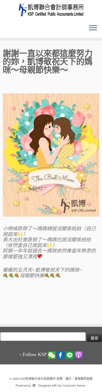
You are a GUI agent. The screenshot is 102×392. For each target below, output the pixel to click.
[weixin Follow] (51, 355)
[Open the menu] (93, 28)
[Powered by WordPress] (34, 384)
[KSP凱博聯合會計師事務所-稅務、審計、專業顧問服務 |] (51, 10)
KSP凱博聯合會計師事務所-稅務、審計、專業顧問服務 (56, 378)
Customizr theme (74, 385)
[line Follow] (69, 355)
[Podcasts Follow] (78, 355)
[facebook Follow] (60, 355)
